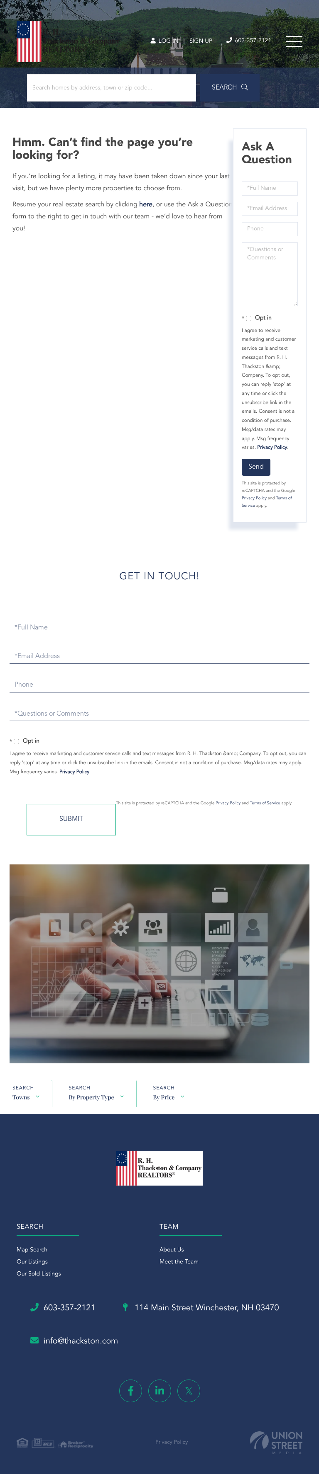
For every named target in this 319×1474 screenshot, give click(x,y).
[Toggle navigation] (294, 41)
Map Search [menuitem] (32, 1250)
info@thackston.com (81, 1341)
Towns (21, 1097)
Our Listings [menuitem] (32, 1262)
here (145, 204)
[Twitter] (188, 1391)
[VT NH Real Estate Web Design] (276, 1442)
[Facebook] (130, 1391)
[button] (230, 88)
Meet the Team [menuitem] (179, 1262)
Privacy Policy (272, 447)
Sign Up (200, 41)
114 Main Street (206, 1308)
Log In (167, 41)
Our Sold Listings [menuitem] (39, 1274)
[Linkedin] (159, 1391)
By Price (164, 1097)
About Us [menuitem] (172, 1250)
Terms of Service (265, 803)
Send (256, 467)
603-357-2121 (252, 41)
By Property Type (91, 1097)
